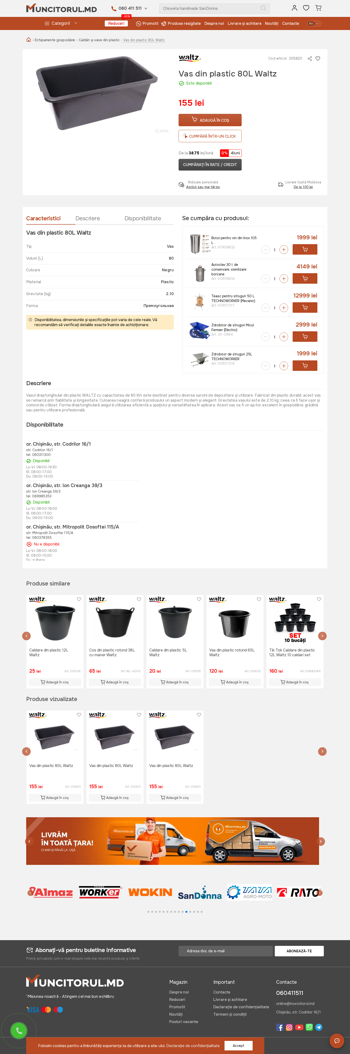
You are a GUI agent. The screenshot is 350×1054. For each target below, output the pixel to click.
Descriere (87, 218)
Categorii (61, 23)
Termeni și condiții (230, 1014)
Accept (238, 1046)
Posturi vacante (183, 1021)
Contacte (290, 23)
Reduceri (118, 23)
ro (311, 23)
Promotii (150, 23)
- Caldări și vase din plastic (98, 40)
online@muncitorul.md (295, 1004)
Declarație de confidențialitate (241, 1006)
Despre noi (214, 23)
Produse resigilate (184, 23)
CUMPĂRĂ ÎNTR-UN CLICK (212, 136)
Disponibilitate (143, 218)
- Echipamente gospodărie (53, 40)
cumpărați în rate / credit (210, 164)
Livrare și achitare (244, 23)
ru (318, 23)
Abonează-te (299, 951)
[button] (26, 636)
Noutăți (271, 23)
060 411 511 (130, 8)
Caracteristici (43, 218)
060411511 (289, 993)
